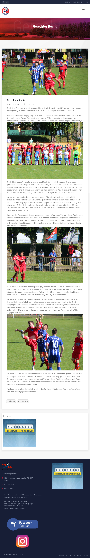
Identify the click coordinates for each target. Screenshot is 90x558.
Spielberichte (23, 401)
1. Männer (11, 401)
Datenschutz (77, 2)
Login (86, 2)
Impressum (67, 2)
